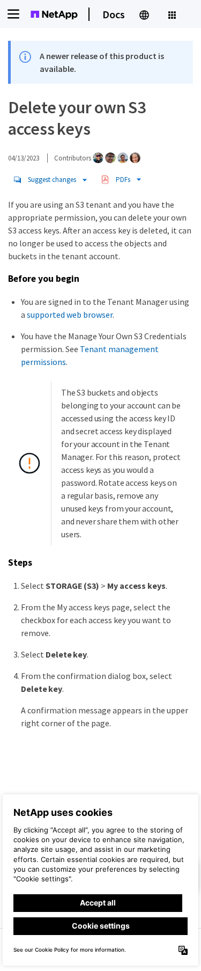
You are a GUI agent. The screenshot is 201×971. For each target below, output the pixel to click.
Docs (113, 14)
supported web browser (70, 314)
